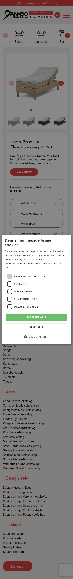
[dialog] (36, 289)
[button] (36, 336)
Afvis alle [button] (36, 327)
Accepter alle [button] (36, 317)
